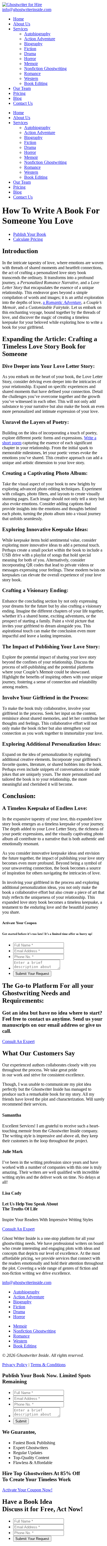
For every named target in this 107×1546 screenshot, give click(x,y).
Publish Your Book (29, 234)
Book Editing (35, 177)
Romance (32, 167)
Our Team (22, 182)
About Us (21, 117)
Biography (33, 137)
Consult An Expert (18, 1041)
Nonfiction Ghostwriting (45, 162)
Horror (30, 152)
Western (31, 172)
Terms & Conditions (48, 1364)
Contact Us (23, 197)
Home (18, 112)
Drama (30, 147)
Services (20, 122)
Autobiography (37, 127)
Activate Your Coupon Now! (27, 1490)
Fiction (30, 142)
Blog (17, 192)
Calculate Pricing (28, 239)
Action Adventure (39, 132)
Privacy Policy (14, 1364)
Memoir (31, 157)
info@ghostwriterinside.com (26, 1282)
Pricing (19, 187)
